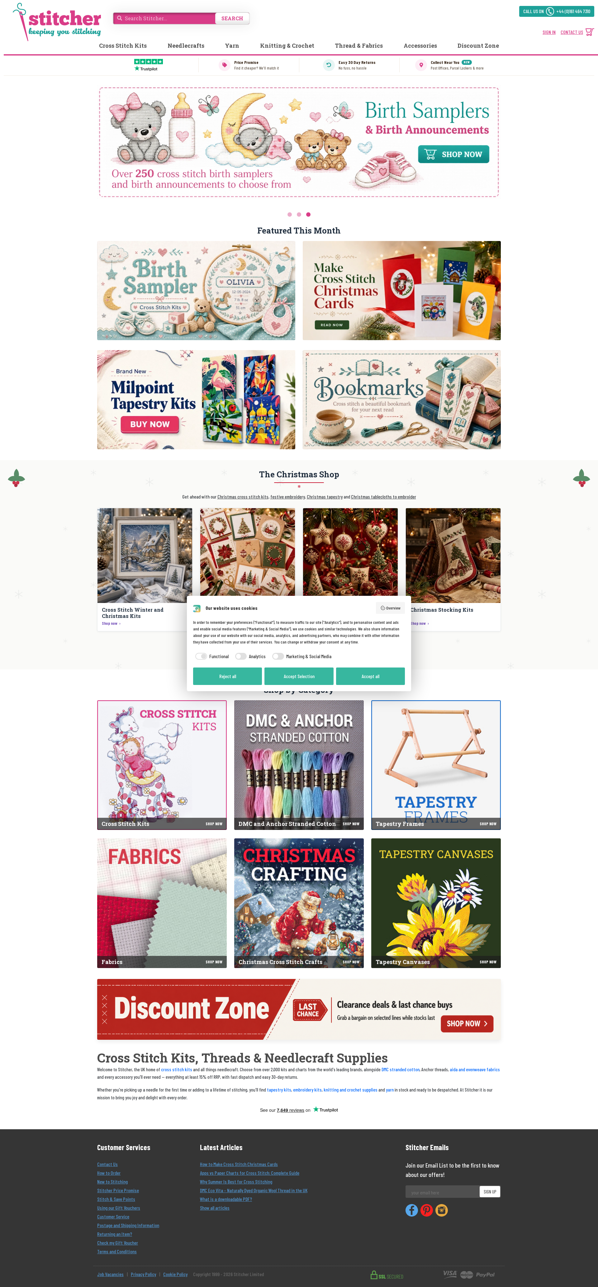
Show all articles (215, 1208)
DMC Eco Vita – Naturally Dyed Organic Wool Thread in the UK (253, 1190)
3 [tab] (308, 214)
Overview (393, 607)
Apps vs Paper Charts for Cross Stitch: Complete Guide (249, 1173)
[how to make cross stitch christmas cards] (402, 290)
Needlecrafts (186, 45)
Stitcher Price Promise (118, 1190)
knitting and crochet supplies (350, 1089)
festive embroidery (287, 496)
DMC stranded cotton (401, 1069)
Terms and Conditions (117, 1251)
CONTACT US (572, 32)
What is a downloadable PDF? (226, 1199)
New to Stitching (112, 1181)
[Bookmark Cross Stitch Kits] (402, 399)
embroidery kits (307, 1089)
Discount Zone (478, 45)
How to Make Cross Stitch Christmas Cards (239, 1164)
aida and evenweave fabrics (475, 1069)
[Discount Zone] (299, 1009)
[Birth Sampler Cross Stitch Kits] (196, 290)
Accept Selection (299, 676)
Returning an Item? (114, 1234)
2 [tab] (299, 214)
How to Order (109, 1173)
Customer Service (113, 1216)
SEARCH (232, 18)
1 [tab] (289, 214)
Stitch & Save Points (116, 1199)
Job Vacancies (110, 1274)
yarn (390, 1089)
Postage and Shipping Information (128, 1225)
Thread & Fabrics (359, 45)
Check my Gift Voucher (117, 1243)
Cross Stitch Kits (123, 45)
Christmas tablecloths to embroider (383, 496)
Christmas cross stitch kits (242, 496)
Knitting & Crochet (287, 45)
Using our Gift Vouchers (118, 1208)
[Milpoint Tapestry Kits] (196, 399)
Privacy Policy (143, 1274)
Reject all (227, 676)
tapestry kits (279, 1089)
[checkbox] (211, 656)
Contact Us (107, 1164)
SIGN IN (549, 32)
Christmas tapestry (325, 496)
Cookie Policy (175, 1274)
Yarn (232, 45)
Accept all (370, 676)
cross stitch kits (176, 1069)
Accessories (420, 45)
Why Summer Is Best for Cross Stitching (236, 1181)
